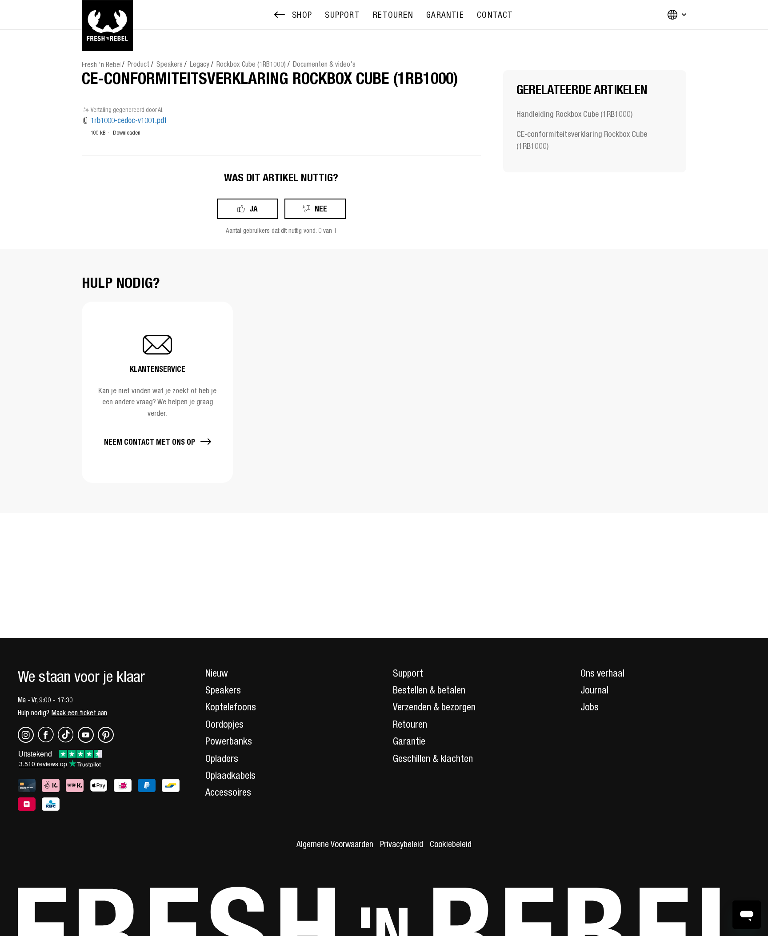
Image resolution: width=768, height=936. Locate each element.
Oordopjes (224, 724)
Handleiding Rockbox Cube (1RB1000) (574, 114)
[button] (157, 392)
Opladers (221, 758)
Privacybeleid (401, 844)
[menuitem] (342, 14)
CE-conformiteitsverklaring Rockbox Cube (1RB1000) (581, 140)
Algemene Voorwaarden (334, 844)
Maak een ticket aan (79, 713)
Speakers (169, 64)
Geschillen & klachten (433, 758)
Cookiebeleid (451, 844)
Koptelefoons (230, 707)
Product (138, 64)
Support (408, 673)
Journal (594, 690)
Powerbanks (228, 741)
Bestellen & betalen (429, 690)
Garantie (409, 741)
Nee (321, 208)
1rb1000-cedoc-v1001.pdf (129, 120)
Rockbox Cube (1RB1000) (251, 64)
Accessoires (228, 792)
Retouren (410, 724)
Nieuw (216, 673)
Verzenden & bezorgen (434, 707)
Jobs (589, 707)
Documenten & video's (324, 64)
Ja (253, 208)
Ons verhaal (602, 673)
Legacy (199, 64)
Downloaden (126, 132)
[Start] (107, 14)
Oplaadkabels (230, 775)
